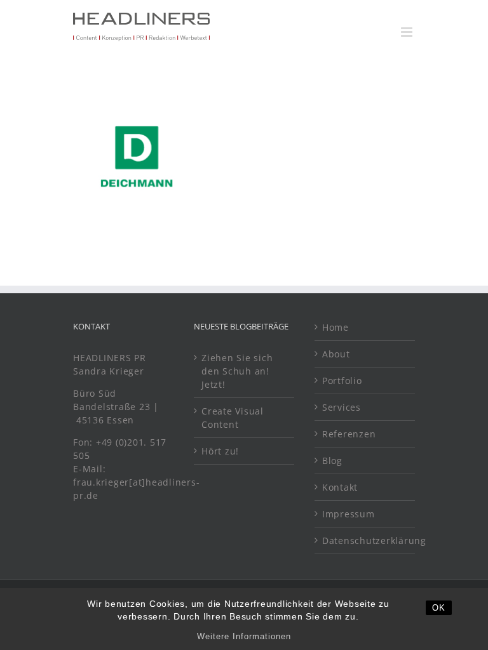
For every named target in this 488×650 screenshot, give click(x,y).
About (336, 354)
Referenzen (349, 434)
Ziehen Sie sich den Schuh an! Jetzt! (237, 371)
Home (335, 327)
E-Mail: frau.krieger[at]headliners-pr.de (136, 482)
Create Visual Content (232, 417)
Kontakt (340, 487)
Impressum (348, 514)
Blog (332, 460)
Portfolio (342, 381)
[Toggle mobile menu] (408, 32)
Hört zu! (220, 451)
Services (341, 407)
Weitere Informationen (244, 636)
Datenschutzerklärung (365, 540)
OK (438, 608)
